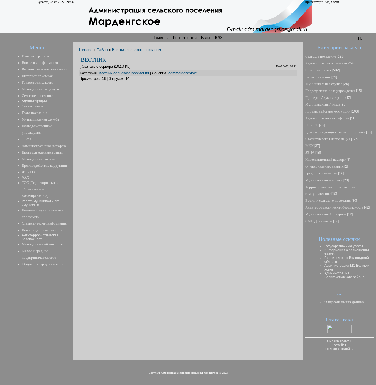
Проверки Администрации (325, 97)
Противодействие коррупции (327, 111)
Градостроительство (321, 173)
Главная (161, 37)
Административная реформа (327, 118)
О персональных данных (324, 166)
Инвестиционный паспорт (325, 159)
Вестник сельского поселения (137, 50)
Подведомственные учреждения (330, 91)
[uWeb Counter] (339, 332)
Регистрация (185, 37)
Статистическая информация (327, 139)
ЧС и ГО (311, 125)
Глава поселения (318, 77)
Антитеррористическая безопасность (334, 207)
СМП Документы (318, 221)
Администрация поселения (326, 63)
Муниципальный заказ (322, 104)
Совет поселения (318, 70)
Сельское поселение (320, 56)
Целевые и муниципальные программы (335, 132)
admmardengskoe (182, 73)
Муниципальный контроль (325, 214)
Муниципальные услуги (323, 180)
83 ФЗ (310, 153)
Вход (205, 37)
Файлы (102, 50)
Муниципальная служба (323, 84)
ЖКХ (309, 146)
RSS (219, 37)
